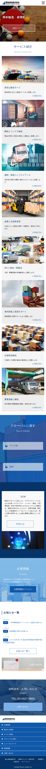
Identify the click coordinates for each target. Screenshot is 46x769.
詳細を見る (38, 96)
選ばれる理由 (8, 729)
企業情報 (7, 725)
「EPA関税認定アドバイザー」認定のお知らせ (23, 622)
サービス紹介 (8, 734)
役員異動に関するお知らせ (16, 631)
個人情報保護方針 (10, 759)
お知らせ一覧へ (23, 651)
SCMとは (20, 524)
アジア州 (14, 446)
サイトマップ (26, 761)
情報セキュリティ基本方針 (26, 759)
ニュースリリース (10, 744)
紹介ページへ (19, 28)
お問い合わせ (36, 665)
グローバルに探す (10, 739)
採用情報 (7, 748)
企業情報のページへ (23, 589)
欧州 (12, 467)
